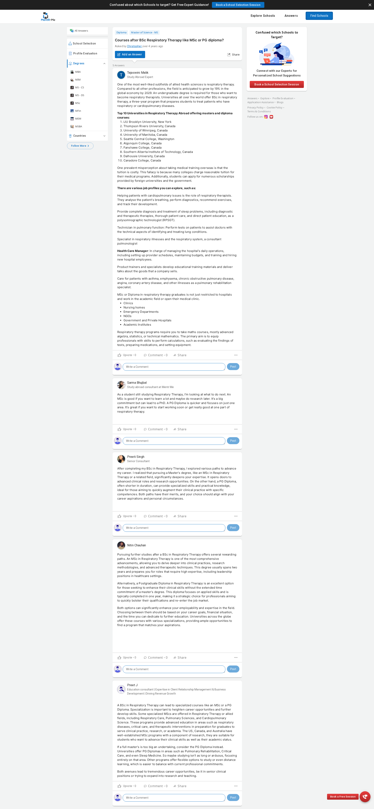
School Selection (84, 43)
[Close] (370, 5)
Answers (252, 98)
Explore (264, 98)
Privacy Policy (255, 107)
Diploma (121, 32)
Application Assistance (260, 102)
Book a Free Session (342, 796)
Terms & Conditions (259, 111)
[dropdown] (236, 355)
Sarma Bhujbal (137, 383)
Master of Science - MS (144, 32)
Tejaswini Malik (137, 72)
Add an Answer (132, 54)
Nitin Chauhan (136, 545)
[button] (238, 5)
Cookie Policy (274, 107)
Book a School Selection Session (276, 84)
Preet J (132, 685)
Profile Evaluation (85, 53)
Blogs (280, 102)
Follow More (78, 145)
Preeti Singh (135, 457)
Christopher (134, 46)
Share (236, 54)
